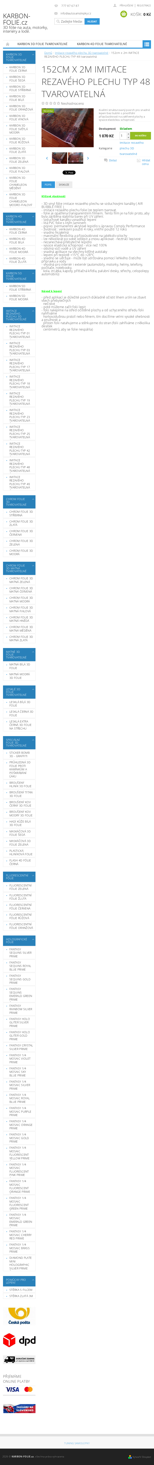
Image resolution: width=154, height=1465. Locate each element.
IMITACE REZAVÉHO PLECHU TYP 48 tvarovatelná (19, 465)
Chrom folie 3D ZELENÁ (21, 542)
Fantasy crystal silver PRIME (21, 1047)
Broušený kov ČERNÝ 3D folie (20, 804)
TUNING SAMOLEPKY (77, 1443)
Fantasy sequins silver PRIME (20, 952)
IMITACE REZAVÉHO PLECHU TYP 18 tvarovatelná (19, 382)
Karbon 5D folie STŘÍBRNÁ (20, 287)
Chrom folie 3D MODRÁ (21, 552)
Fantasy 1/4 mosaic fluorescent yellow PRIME (19, 1153)
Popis (48, 184)
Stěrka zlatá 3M (21, 1296)
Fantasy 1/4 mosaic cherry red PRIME (20, 1234)
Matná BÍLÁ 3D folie (19, 666)
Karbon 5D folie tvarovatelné (16, 276)
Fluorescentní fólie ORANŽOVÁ (21, 926)
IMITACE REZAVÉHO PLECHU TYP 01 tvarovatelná (19, 331)
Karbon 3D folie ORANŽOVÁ (21, 108)
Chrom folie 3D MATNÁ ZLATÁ (21, 638)
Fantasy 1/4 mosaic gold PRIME (19, 1137)
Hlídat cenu (146, 162)
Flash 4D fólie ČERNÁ (20, 862)
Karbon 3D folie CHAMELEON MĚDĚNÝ (18, 183)
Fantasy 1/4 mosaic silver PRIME (19, 1085)
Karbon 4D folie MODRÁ (18, 250)
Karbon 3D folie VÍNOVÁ (18, 117)
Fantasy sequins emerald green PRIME (20, 994)
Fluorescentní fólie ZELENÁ (20, 887)
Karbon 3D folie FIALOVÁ (19, 169)
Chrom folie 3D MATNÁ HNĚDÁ (21, 619)
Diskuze (64, 184)
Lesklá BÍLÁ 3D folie (19, 703)
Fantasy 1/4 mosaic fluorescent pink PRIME (19, 1170)
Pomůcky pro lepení (16, 1281)
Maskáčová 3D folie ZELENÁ (20, 842)
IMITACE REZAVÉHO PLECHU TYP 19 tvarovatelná (19, 398)
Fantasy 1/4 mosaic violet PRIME (19, 1058)
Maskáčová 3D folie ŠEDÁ (20, 833)
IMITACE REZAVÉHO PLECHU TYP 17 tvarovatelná (19, 365)
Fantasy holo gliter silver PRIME (19, 1022)
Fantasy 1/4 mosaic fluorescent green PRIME (19, 1203)
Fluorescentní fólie (17, 876)
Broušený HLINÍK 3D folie (20, 784)
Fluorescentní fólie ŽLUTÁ (20, 897)
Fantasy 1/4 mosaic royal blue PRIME (19, 1098)
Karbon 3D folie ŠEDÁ (17, 78)
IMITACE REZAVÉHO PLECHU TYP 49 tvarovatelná (19, 482)
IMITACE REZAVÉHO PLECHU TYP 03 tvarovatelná (19, 348)
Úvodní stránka (8, 43)
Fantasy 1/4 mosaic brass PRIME (19, 1248)
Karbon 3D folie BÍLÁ (17, 98)
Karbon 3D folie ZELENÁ (18, 160)
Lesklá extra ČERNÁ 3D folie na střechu (20, 724)
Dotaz (113, 160)
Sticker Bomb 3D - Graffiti (19, 754)
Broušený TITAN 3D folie (20, 794)
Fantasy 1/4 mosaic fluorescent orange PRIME (19, 1186)
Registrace (144, 5)
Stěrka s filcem (20, 1290)
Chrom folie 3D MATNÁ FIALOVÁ (21, 609)
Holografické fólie (16, 940)
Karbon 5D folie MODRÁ (18, 297)
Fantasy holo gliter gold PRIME (19, 1035)
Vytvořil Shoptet (142, 1457)
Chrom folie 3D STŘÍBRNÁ (21, 513)
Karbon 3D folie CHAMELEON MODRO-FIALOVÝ (20, 199)
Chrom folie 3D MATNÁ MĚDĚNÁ (21, 628)
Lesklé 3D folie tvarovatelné (16, 692)
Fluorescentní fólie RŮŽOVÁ (20, 916)
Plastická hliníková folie (21, 852)
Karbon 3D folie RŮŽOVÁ (19, 140)
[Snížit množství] (128, 137)
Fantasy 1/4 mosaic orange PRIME (20, 1124)
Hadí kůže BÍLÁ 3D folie (20, 823)
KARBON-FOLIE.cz (25, 22)
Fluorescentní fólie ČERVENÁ (20, 906)
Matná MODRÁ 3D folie (19, 676)
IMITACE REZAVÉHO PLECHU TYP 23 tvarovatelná (19, 415)
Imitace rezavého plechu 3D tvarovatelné (16, 315)
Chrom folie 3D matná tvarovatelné (16, 568)
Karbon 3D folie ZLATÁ (17, 150)
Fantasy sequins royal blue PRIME (20, 966)
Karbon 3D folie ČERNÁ (18, 69)
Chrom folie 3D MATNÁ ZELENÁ (21, 580)
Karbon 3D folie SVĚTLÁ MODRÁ (18, 129)
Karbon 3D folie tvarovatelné (42, 44)
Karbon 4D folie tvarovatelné (102, 44)
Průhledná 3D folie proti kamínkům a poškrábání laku (19, 769)
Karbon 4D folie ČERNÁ (18, 231)
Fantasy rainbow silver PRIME (20, 1009)
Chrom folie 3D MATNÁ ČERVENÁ (21, 590)
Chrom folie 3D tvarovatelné (16, 501)
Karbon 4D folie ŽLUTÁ (17, 260)
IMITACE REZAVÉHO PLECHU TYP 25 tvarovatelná (19, 432)
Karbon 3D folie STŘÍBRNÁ (20, 88)
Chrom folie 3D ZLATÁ (21, 523)
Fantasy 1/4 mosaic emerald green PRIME (20, 1220)
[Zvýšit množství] (128, 134)
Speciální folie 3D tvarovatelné (16, 742)
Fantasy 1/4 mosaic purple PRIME (20, 1111)
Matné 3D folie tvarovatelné (16, 654)
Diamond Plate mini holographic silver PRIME (20, 1263)
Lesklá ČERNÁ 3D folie (21, 713)
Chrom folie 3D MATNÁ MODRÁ (21, 599)
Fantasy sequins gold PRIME (19, 979)
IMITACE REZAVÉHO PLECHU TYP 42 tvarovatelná (19, 449)
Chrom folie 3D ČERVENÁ (21, 533)
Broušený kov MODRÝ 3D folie (20, 813)
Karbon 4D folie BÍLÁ (17, 240)
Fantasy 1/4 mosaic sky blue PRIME (17, 1071)
